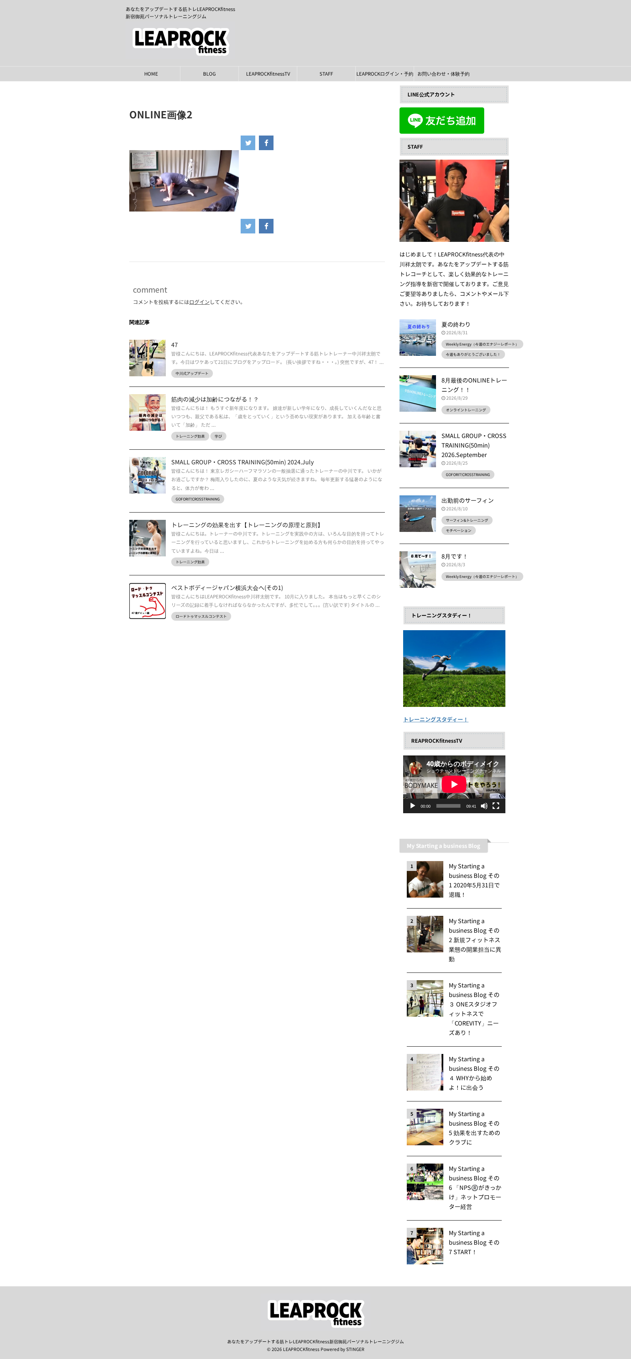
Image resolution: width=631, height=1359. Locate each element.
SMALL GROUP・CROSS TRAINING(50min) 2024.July (242, 461)
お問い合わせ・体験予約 (443, 73)
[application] (454, 784)
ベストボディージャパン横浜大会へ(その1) (227, 587)
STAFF (326, 73)
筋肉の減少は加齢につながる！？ (215, 399)
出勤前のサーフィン (467, 500)
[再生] (412, 806)
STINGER (355, 1349)
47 (174, 344)
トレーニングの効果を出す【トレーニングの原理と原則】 (247, 524)
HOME (151, 73)
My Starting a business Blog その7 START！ (474, 1242)
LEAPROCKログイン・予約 (384, 73)
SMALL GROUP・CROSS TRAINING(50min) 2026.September (473, 445)
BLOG (209, 73)
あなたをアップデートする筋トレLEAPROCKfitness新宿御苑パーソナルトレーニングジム (315, 1341)
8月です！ (454, 556)
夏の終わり (456, 324)
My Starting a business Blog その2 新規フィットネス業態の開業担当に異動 (475, 939)
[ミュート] (484, 806)
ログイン (199, 301)
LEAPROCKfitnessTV (268, 73)
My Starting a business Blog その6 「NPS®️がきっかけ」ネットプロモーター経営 (475, 1187)
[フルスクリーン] (496, 806)
